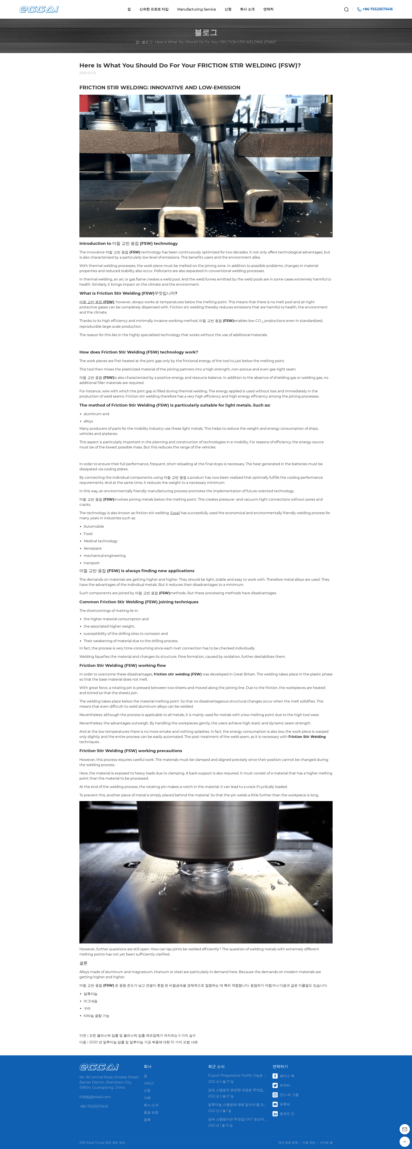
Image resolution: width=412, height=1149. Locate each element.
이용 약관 (308, 1142)
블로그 (147, 42)
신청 (228, 9)
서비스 (149, 1083)
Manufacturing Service (196, 9)
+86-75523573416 (93, 1106)
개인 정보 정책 (288, 1142)
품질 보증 (151, 1112)
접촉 (147, 1120)
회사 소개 (247, 9)
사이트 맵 (326, 1142)
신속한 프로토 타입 (154, 9)
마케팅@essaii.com (95, 1097)
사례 (147, 1098)
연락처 (268, 9)
